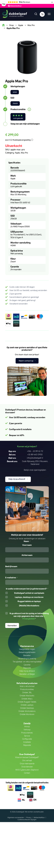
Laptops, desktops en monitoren (29, 597)
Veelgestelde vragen (27, 649)
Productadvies (27, 732)
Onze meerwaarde (27, 763)
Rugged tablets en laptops (29, 601)
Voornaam (27, 545)
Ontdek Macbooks (27, 695)
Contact (27, 773)
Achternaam (27, 555)
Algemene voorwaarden (15, 817)
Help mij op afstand (27, 671)
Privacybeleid (28, 618)
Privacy (29, 817)
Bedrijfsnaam (11, 566)
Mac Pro (24, 152)
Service (27, 736)
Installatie (27, 742)
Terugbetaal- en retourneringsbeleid (27, 661)
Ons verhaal (27, 760)
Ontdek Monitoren (27, 714)
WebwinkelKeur (39, 817)
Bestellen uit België (27, 674)
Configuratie (27, 739)
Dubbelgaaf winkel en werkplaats (29, 593)
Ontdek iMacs (27, 698)
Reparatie (27, 668)
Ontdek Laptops (27, 705)
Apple (17, 152)
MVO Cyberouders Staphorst (27, 770)
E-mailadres (11, 577)
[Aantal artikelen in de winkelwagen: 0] (42, 14)
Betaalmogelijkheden (27, 652)
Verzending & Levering (27, 658)
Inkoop (27, 726)
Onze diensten (27, 766)
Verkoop (27, 729)
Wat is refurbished (27, 686)
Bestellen (27, 655)
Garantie (27, 664)
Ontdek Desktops (27, 708)
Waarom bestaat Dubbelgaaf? (27, 757)
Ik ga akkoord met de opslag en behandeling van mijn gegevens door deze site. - (29, 616)
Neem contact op (26, 360)
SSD (12, 97)
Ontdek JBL (27, 692)
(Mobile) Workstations (29, 605)
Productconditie (18, 109)
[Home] (14, 14)
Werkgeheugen (17, 86)
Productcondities (27, 689)
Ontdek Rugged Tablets (27, 702)
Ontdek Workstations (27, 711)
